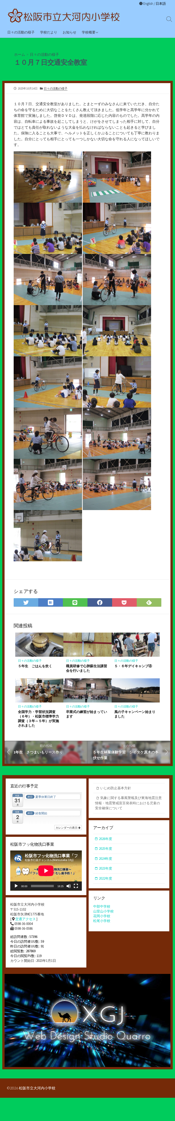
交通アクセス (25, 919)
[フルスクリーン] (76, 886)
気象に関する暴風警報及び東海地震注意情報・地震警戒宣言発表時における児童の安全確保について (128, 803)
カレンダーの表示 (67, 827)
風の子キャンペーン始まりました (134, 714)
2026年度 (105, 839)
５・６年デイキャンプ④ (133, 666)
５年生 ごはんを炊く (35, 666)
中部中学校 (101, 906)
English (148, 3)
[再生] (16, 886)
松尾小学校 (101, 921)
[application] (46, 870)
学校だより (48, 32)
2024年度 (105, 858)
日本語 (161, 3)
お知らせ (69, 32)
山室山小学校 (103, 911)
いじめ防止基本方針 (115, 788)
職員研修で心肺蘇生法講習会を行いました (86, 668)
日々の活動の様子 (21, 32)
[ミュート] (68, 886)
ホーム (19, 54)
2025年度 (105, 848)
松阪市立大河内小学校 (37, 1088)
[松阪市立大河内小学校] (64, 16)
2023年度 (105, 868)
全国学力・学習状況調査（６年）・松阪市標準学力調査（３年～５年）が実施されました (38, 718)
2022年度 (105, 878)
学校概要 (88, 32)
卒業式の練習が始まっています (86, 714)
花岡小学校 (101, 916)
